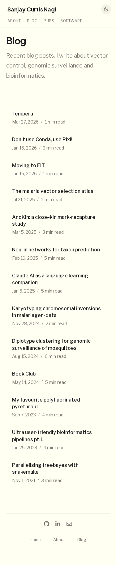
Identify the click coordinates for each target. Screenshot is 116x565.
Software (71, 21)
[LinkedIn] (57, 524)
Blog (32, 21)
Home (35, 539)
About (14, 21)
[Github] (46, 524)
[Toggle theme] (106, 9)
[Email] (69, 524)
